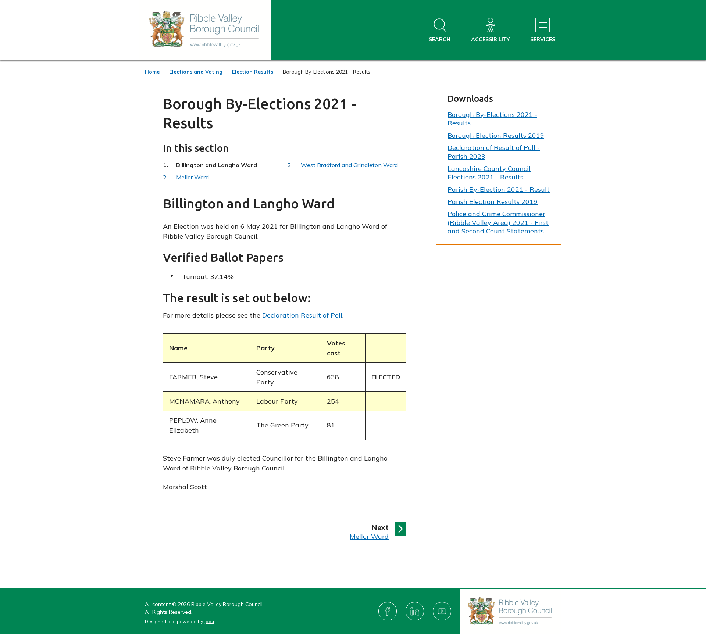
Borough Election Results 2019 (496, 135)
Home (152, 71)
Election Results (252, 71)
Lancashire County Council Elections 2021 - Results (489, 172)
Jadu (209, 621)
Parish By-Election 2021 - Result (499, 189)
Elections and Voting (195, 71)
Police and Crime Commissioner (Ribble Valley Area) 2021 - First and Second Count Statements (498, 222)
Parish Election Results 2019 (493, 201)
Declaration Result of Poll (302, 315)
